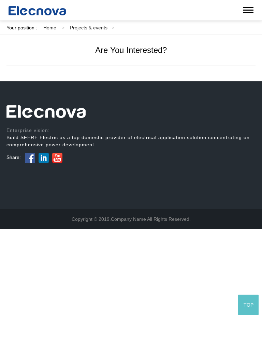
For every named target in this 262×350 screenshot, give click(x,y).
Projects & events (92, 27)
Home (53, 27)
